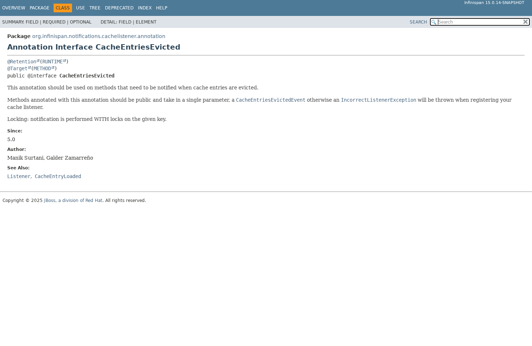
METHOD (42, 68)
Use (80, 7)
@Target (17, 68)
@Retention (21, 61)
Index (145, 7)
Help (161, 7)
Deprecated (119, 7)
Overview (13, 7)
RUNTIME (52, 61)
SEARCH (418, 22)
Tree (95, 7)
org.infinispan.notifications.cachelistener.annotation (98, 36)
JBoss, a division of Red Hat (73, 200)
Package (40, 7)
